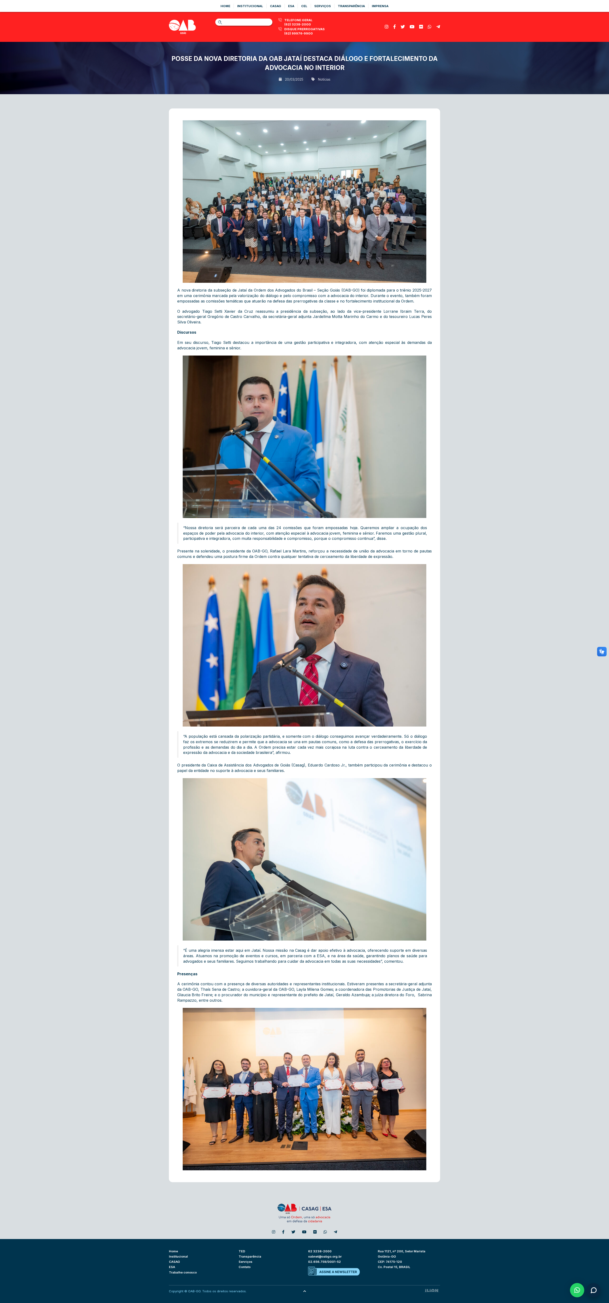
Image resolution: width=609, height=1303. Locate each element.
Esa (291, 6)
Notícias (324, 79)
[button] (577, 1290)
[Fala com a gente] (593, 1290)
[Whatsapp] (430, 26)
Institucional (250, 6)
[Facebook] (394, 26)
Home (225, 6)
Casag (275, 6)
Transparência (351, 6)
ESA (172, 1267)
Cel (304, 6)
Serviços (322, 6)
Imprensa (380, 6)
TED (242, 1251)
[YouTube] (412, 26)
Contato (244, 1267)
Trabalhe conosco (183, 1272)
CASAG (174, 1262)
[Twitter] (403, 26)
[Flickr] (421, 26)
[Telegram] (438, 26)
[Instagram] (386, 26)
